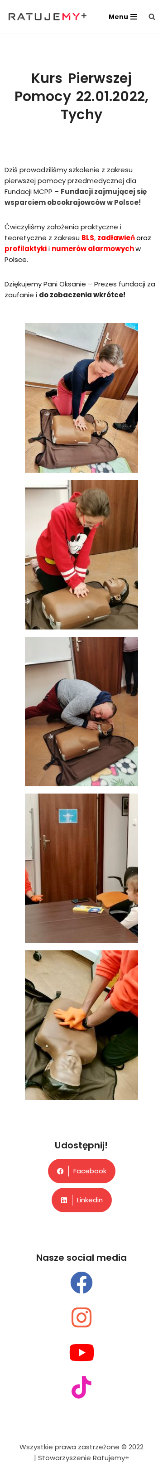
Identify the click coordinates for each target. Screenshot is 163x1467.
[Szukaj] (152, 16)
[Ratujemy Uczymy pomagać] (47, 16)
